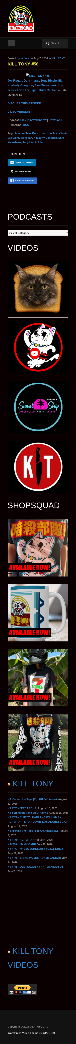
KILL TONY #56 (23, 64)
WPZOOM (49, 1032)
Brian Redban (48, 90)
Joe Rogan (15, 80)
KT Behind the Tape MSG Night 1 (28, 812)
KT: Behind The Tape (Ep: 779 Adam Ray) (33, 830)
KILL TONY (58, 58)
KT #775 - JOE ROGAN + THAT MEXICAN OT (35, 866)
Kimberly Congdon (20, 85)
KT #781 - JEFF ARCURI (22, 808)
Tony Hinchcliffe (51, 80)
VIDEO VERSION (19, 111)
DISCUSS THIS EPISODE (24, 103)
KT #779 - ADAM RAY (21, 839)
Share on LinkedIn (24, 162)
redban (25, 58)
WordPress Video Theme (23, 1032)
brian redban (23, 133)
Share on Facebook (25, 180)
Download (55, 120)
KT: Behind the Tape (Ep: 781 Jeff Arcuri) (33, 799)
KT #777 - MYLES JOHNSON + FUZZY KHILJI (35, 848)
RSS (26, 125)
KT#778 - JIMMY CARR (22, 844)
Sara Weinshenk (45, 85)
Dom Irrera (31, 80)
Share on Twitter (22, 171)
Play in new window (33, 120)
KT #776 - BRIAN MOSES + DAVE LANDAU (34, 857)
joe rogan (26, 137)
